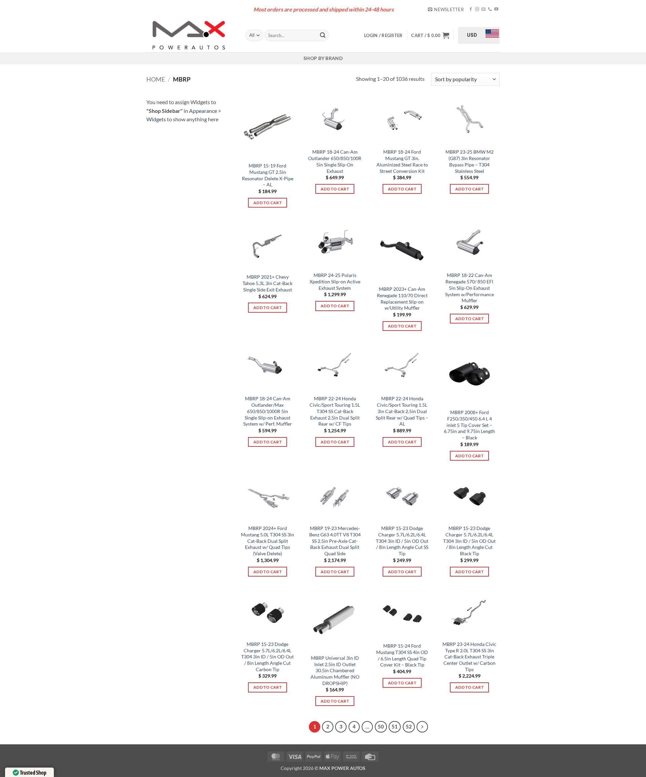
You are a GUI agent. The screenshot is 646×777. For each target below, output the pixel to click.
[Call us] (490, 9)
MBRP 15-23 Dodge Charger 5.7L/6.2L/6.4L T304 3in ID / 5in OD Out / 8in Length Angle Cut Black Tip (469, 540)
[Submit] (322, 35)
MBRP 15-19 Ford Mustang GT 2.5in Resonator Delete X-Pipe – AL (267, 175)
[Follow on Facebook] (471, 9)
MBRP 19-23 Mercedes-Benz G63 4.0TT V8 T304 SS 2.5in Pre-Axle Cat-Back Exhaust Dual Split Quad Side (335, 540)
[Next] (422, 727)
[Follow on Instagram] (477, 9)
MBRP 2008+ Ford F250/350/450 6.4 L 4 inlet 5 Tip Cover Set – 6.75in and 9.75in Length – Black (469, 424)
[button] (446, 9)
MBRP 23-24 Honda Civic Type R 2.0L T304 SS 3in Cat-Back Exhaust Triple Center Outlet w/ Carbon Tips (469, 656)
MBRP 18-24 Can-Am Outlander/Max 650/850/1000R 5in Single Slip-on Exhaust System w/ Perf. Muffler (267, 411)
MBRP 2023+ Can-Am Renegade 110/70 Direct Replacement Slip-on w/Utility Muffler (402, 298)
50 (381, 726)
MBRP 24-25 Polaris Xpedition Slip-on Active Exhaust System (335, 281)
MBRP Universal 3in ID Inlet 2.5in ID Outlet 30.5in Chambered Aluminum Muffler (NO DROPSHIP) (335, 670)
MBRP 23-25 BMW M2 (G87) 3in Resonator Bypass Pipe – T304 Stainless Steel (469, 161)
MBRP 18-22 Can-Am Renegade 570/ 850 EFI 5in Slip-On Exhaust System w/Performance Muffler (469, 287)
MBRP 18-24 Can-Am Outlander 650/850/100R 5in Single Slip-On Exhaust (334, 161)
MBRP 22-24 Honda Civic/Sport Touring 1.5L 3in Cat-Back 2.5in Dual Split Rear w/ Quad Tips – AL (402, 411)
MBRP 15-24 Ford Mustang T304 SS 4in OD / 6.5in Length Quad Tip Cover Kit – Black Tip (402, 655)
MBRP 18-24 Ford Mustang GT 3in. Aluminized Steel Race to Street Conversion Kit (402, 161)
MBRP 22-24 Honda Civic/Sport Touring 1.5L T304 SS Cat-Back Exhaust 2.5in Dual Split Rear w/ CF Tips (335, 411)
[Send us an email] (483, 9)
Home (155, 79)
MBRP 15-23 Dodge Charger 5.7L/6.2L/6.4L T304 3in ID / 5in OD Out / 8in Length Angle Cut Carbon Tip (267, 656)
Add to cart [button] (267, 202)
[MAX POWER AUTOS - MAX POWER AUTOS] (191, 35)
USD (472, 35)
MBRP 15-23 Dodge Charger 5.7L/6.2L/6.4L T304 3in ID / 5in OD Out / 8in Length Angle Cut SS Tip (402, 540)
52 (409, 726)
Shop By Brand (323, 58)
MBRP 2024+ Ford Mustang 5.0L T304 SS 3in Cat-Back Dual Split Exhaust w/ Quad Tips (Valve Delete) (267, 540)
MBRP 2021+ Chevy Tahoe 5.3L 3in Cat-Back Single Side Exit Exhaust (267, 283)
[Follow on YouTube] (496, 9)
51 (395, 726)
